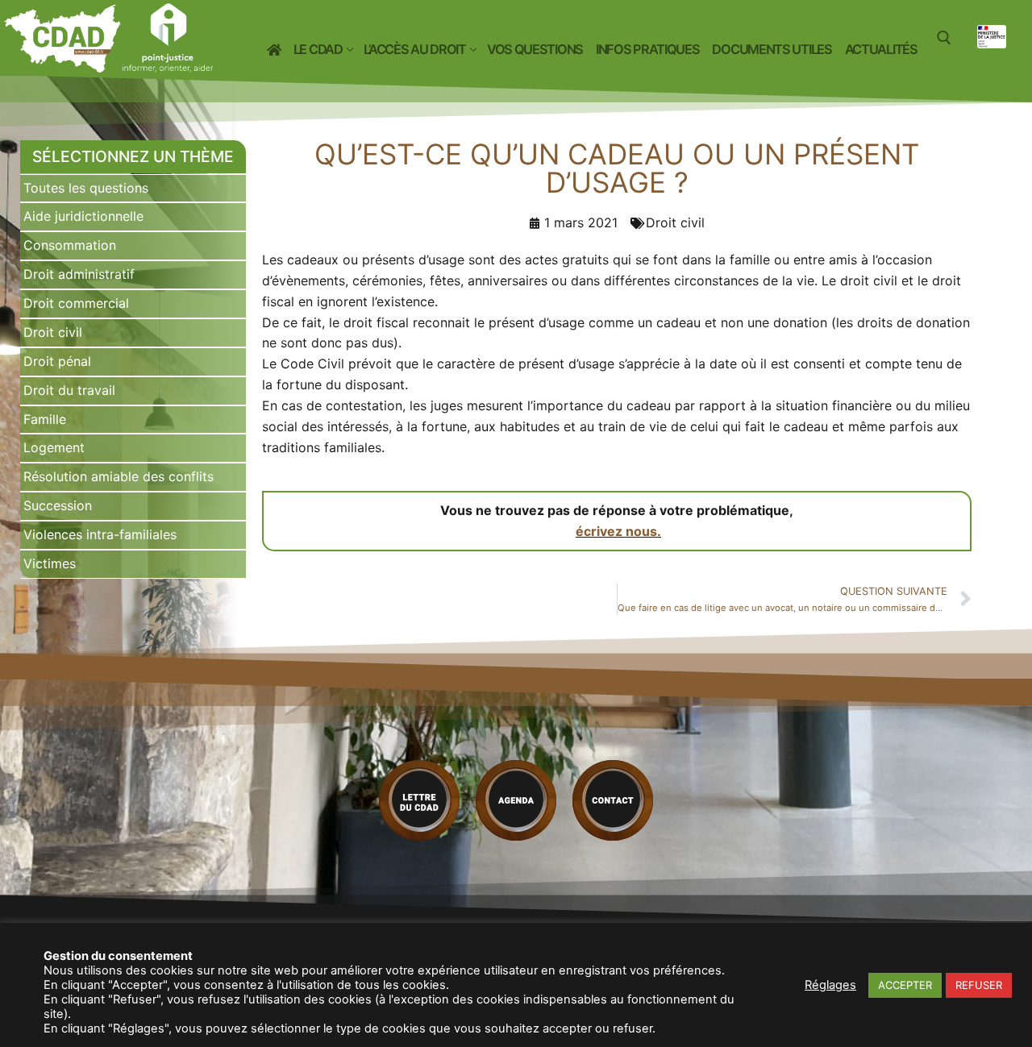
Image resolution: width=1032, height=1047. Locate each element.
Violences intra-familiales (100, 534)
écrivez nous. (618, 531)
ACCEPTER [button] (905, 984)
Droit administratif (79, 274)
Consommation (69, 245)
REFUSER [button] (978, 984)
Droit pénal (57, 361)
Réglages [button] (830, 985)
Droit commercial (76, 303)
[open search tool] (944, 38)
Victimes (49, 563)
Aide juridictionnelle (83, 216)
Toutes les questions (85, 188)
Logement (54, 447)
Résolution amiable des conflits (118, 476)
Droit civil (52, 332)
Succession (57, 505)
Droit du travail (69, 390)
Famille (44, 419)
